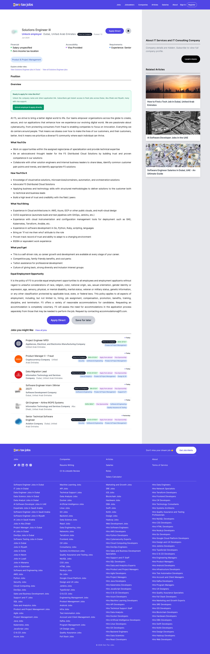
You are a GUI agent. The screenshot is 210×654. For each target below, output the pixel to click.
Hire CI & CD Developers (117, 592)
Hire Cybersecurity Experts (118, 539)
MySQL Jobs (65, 558)
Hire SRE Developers (161, 604)
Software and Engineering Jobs (28, 570)
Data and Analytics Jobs (25, 605)
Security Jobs (20, 582)
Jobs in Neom (20, 555)
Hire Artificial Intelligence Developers (123, 620)
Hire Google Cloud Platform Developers (170, 538)
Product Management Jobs (72, 601)
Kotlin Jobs (111, 512)
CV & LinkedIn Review (70, 471)
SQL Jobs (18, 601)
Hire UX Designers (160, 589)
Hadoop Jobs (112, 519)
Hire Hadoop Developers (163, 635)
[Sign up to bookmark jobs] (128, 31)
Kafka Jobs (65, 621)
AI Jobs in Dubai (21, 531)
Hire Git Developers (115, 628)
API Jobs (64, 488)
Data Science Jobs (68, 519)
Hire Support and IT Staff (117, 557)
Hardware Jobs (113, 500)
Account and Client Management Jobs (77, 617)
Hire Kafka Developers (162, 581)
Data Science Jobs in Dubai (26, 496)
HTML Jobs (65, 566)
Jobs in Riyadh (20, 547)
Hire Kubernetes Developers (119, 585)
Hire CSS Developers (161, 522)
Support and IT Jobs (23, 597)
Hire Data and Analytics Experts (121, 565)
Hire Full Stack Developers (164, 596)
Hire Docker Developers (117, 616)
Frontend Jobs (66, 539)
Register (191, 5)
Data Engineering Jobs (70, 527)
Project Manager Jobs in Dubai (28, 527)
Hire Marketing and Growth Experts (168, 600)
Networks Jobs (67, 531)
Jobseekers (129, 5)
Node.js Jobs (66, 570)
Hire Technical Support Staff (119, 608)
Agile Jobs (18, 613)
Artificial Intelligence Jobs (72, 504)
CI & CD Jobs (20, 632)
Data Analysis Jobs (68, 496)
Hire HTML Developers (162, 526)
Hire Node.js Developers (163, 530)
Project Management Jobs (26, 617)
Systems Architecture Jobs (72, 551)
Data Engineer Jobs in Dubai (27, 492)
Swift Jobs (111, 508)
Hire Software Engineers (117, 527)
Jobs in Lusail (20, 558)
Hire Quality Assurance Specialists (168, 592)
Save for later (83, 320)
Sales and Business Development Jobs (31, 593)
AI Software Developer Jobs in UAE (30, 504)
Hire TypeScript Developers (165, 550)
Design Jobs (111, 516)
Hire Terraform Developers (164, 492)
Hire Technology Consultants (165, 504)
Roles (108, 471)
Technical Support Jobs (71, 492)
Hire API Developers (115, 604)
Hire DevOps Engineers (116, 547)
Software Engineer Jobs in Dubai (29, 484)
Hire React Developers (116, 639)
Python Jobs (19, 578)
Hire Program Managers (163, 585)
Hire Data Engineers (161, 484)
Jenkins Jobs (66, 586)
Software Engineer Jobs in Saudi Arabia (32, 512)
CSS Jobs (64, 562)
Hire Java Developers (116, 581)
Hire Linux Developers (116, 624)
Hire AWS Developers (116, 531)
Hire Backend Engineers (117, 631)
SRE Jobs (110, 488)
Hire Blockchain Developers (165, 612)
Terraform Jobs (67, 535)
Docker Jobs (66, 500)
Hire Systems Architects (163, 508)
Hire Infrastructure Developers (166, 569)
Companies (143, 5)
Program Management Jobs (72, 625)
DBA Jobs (110, 504)
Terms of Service (160, 465)
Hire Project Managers (116, 577)
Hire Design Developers (163, 631)
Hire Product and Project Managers (122, 569)
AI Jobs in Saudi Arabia (24, 519)
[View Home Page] (23, 4)
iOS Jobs (110, 492)
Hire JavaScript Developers (118, 589)
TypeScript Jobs (67, 590)
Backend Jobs (66, 516)
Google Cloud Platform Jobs (73, 578)
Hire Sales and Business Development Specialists (123, 552)
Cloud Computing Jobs (24, 586)
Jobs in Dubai (20, 543)
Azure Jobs (19, 636)
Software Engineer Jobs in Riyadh (29, 516)
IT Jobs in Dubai (21, 488)
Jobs (119, 5)
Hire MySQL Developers (163, 519)
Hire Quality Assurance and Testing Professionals (168, 513)
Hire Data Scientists (115, 635)
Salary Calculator (114, 477)
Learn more (191, 59)
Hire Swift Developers (162, 624)
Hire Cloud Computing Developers (122, 543)
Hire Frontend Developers (164, 496)
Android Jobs (66, 605)
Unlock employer (32, 34)
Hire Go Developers (161, 534)
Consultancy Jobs (68, 547)
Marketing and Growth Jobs (119, 484)
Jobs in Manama (21, 562)
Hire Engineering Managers (164, 557)
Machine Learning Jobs (70, 484)
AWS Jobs (18, 574)
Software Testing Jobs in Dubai (28, 539)
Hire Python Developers (117, 535)
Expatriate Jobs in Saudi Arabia (28, 508)
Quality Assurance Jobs (70, 632)
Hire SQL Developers (115, 561)
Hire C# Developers (161, 500)
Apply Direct (114, 31)
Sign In (183, 5)
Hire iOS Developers (161, 608)
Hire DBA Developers (162, 620)
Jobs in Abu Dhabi (22, 523)
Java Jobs (18, 621)
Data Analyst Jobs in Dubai (26, 500)
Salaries (165, 5)
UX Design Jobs (67, 628)
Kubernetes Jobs (21, 625)
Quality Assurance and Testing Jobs (76, 555)
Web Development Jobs (117, 523)
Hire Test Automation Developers (167, 573)
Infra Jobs (64, 609)
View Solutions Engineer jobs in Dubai (25, 69)
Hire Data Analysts (114, 612)
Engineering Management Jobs (74, 597)
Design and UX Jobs (69, 582)
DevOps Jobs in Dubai (24, 535)
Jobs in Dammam (22, 566)
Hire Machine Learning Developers (122, 600)
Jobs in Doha (20, 551)
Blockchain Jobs (113, 496)
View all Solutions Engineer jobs (55, 69)
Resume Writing (67, 465)
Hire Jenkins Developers (163, 546)
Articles (155, 5)
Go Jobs (64, 574)
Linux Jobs (65, 508)
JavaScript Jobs (21, 628)
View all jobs (41, 330)
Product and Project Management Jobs (32, 609)
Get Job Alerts (186, 450)
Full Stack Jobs (67, 636)
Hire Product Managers (162, 561)
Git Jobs (64, 512)
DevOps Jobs (20, 590)
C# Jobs (64, 543)
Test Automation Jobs (70, 613)
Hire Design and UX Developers (166, 542)
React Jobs (65, 523)
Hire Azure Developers (116, 596)
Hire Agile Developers (116, 573)
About (175, 5)
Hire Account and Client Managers (168, 577)
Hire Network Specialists (163, 488)
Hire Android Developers (163, 565)
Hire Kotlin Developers (162, 628)
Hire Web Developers (162, 639)
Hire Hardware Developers (164, 616)
